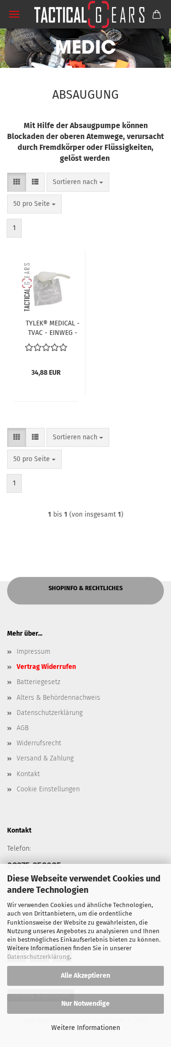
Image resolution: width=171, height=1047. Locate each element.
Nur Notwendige (85, 1004)
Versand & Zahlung (45, 758)
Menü (14, 14)
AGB (22, 728)
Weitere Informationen (85, 1028)
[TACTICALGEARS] (85, 14)
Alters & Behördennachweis (58, 698)
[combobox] (78, 182)
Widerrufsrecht (39, 743)
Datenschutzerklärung (38, 956)
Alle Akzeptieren (85, 976)
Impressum (33, 652)
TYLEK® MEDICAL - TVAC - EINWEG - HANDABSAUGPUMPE (52, 327)
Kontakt (28, 774)
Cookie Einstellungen (48, 789)
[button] (16, 182)
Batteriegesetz (38, 682)
